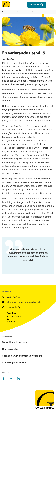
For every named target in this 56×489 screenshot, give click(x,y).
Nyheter (11, 12)
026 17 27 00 (13, 296)
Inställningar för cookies (14, 362)
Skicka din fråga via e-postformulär (24, 302)
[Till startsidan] (6, 5)
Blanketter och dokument (15, 342)
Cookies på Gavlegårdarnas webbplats (22, 355)
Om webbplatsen (11, 349)
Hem (4, 12)
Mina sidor (34, 4)
